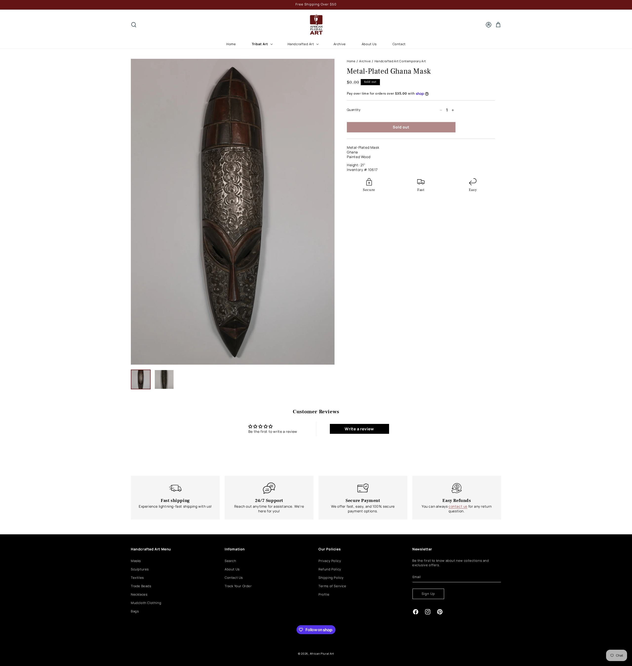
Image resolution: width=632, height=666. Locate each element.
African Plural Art (322, 653)
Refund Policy (329, 569)
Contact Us (234, 577)
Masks (136, 561)
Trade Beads (141, 586)
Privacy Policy (329, 561)
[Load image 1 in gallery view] (140, 379)
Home (351, 61)
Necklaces (139, 594)
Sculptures (140, 569)
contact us (458, 506)
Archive (365, 61)
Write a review (359, 429)
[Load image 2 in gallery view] (164, 379)
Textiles (137, 577)
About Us (232, 569)
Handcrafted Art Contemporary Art (400, 61)
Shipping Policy (331, 577)
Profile (323, 594)
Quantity (353, 110)
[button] (134, 25)
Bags (135, 611)
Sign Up (428, 593)
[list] (233, 212)
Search (230, 561)
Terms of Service (332, 586)
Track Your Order (238, 586)
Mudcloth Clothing (146, 603)
